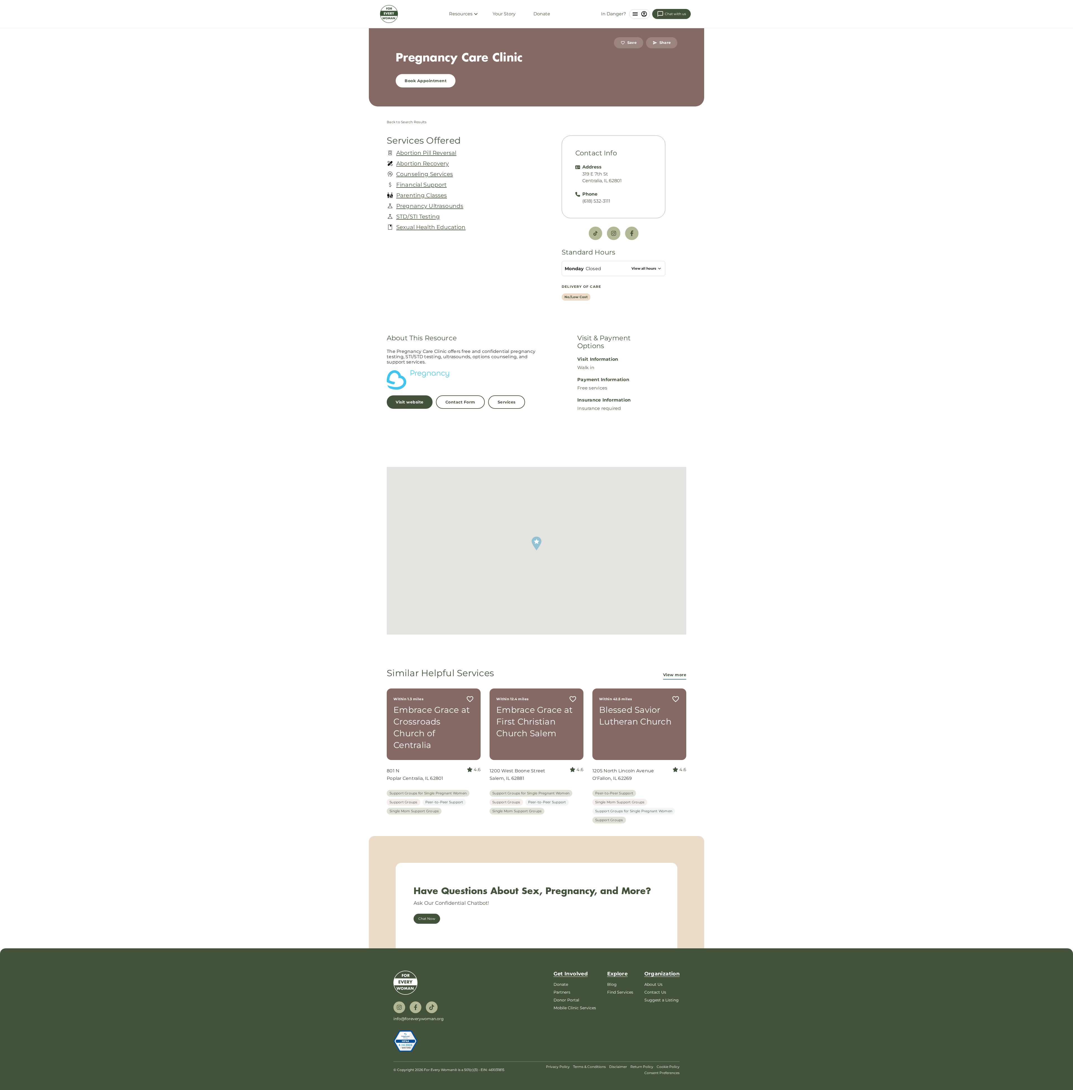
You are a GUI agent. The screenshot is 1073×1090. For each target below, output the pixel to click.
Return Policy (641, 1067)
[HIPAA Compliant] (405, 1041)
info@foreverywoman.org (418, 1018)
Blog (612, 984)
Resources (461, 13)
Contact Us (655, 992)
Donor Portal (566, 1000)
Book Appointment (426, 80)
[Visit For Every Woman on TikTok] (432, 1007)
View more (675, 675)
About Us (653, 984)
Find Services (620, 992)
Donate (541, 13)
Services (507, 402)
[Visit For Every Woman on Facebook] (415, 1007)
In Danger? (613, 13)
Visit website (410, 402)
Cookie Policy (668, 1067)
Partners (562, 992)
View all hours (644, 268)
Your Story (504, 13)
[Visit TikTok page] (595, 233)
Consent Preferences (662, 1073)
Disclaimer (618, 1067)
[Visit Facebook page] (631, 233)
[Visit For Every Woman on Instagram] (399, 1007)
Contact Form (460, 402)
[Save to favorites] (470, 699)
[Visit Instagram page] (613, 233)
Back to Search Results (407, 122)
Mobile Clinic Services (575, 1007)
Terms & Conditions (589, 1067)
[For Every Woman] (389, 14)
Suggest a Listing (661, 1000)
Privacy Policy (558, 1067)
